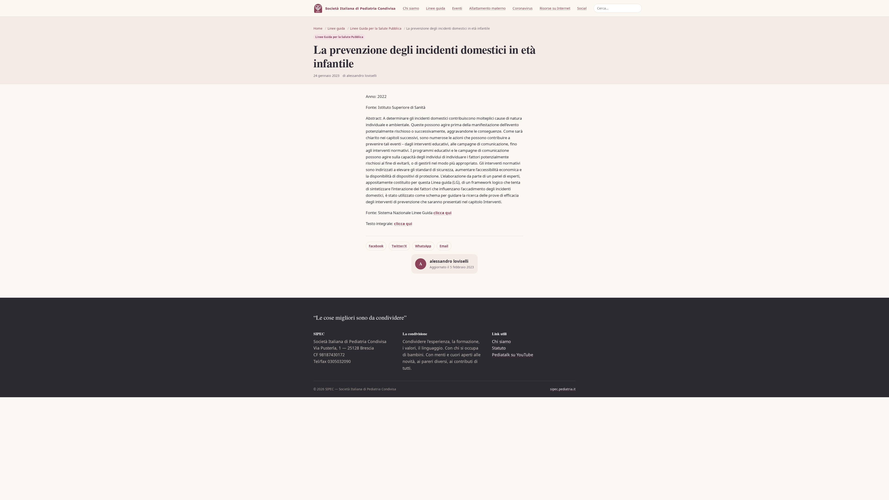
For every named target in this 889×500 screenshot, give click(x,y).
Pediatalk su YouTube (512, 354)
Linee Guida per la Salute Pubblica (375, 28)
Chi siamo (411, 8)
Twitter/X (399, 246)
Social (582, 8)
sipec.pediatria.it (563, 389)
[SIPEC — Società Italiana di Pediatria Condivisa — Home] (354, 8)
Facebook (376, 246)
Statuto (499, 348)
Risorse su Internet (555, 8)
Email (444, 246)
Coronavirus (522, 8)
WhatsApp (423, 246)
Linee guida (435, 8)
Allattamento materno (487, 8)
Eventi (457, 8)
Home (317, 28)
